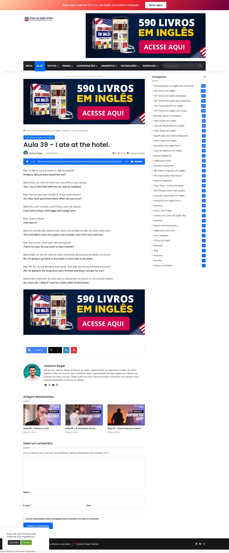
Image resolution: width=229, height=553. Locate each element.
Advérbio (158, 220)
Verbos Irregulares (163, 180)
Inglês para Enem (162, 160)
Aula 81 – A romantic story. (80, 428)
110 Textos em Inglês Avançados (170, 96)
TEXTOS (51, 65)
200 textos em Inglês (164, 91)
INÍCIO (29, 65)
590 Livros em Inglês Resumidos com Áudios (84, 77)
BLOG (40, 65)
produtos (158, 205)
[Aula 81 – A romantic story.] (84, 414)
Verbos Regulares (162, 155)
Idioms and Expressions (165, 225)
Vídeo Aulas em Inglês (165, 130)
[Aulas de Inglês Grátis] (38, 19)
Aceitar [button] (26, 542)
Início (28, 130)
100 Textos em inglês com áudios (170, 110)
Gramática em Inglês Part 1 (167, 145)
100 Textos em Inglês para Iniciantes (172, 100)
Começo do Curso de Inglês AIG (170, 215)
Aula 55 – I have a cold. (36, 428)
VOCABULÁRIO (129, 65)
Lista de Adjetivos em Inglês (168, 150)
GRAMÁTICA (108, 65)
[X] (49, 385)
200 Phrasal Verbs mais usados (169, 190)
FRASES (66, 65)
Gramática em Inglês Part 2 (167, 200)
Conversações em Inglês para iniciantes (174, 86)
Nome (27, 492)
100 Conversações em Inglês (46, 130)
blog (156, 250)
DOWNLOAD (149, 65)
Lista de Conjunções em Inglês (169, 195)
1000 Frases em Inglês (165, 140)
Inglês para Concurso (164, 230)
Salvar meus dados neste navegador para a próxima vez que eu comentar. (62, 518)
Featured (158, 245)
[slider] (139, 161)
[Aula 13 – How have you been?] (126, 414)
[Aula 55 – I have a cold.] (42, 414)
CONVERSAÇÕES (86, 65)
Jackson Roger (36, 153)
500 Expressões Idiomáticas (168, 175)
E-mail (27, 505)
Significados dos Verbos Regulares (171, 135)
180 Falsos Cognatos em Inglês (169, 170)
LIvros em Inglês (162, 240)
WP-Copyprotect (28, 551)
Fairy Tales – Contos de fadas (169, 185)
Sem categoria (161, 235)
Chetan (18, 551)
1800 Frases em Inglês (165, 120)
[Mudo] (132, 161)
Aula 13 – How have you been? (124, 428)
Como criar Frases (163, 210)
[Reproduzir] (27, 161)
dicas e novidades (163, 265)
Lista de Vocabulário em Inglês (169, 125)
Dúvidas (158, 260)
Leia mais (14, 542)
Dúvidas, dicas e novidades (167, 115)
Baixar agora (155, 5)
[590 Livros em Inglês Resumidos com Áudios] (84, 101)
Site (89, 505)
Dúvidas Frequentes (164, 165)
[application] (84, 161)
